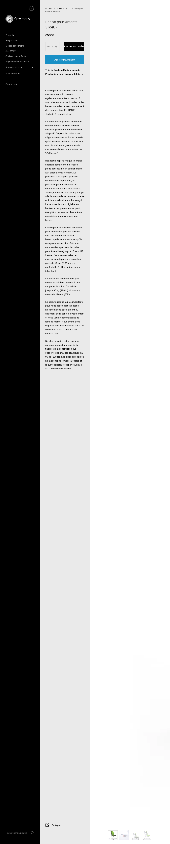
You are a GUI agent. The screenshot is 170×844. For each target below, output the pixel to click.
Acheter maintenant (64, 59)
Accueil (48, 8)
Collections (62, 8)
